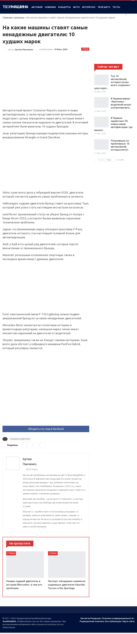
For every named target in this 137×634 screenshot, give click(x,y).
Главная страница (13, 17)
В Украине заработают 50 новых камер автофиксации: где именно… (113, 124)
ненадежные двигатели (20, 439)
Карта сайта (128, 621)
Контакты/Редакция (91, 618)
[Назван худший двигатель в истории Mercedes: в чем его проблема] (25, 564)
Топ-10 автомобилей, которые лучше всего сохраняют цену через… (112, 82)
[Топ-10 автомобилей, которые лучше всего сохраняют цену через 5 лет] (101, 80)
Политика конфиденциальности (117, 618)
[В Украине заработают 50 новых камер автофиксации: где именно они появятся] (101, 122)
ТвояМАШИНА (9, 621)
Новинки (50, 7)
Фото (76, 7)
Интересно (88, 7)
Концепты (64, 7)
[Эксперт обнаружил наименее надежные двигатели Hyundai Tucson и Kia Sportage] (67, 564)
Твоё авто (104, 7)
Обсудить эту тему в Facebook (46, 428)
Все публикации (113, 621)
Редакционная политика (92, 621)
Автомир (37, 7)
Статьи (85, 49)
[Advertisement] (46, 83)
